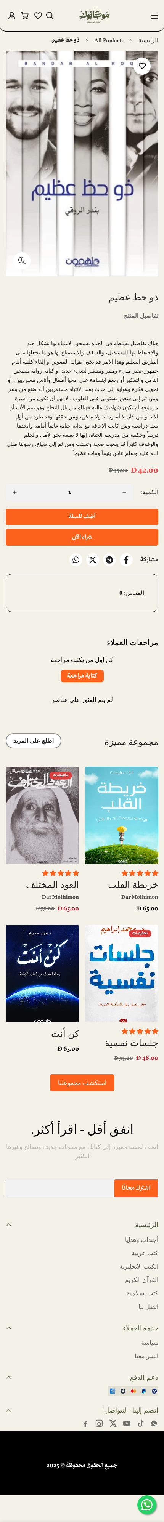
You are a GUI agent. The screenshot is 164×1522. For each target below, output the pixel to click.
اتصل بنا (148, 1306)
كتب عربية (145, 1253)
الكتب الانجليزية (138, 1266)
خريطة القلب (133, 885)
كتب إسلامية (142, 1293)
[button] (25, 15)
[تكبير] (22, 260)
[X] (92, 559)
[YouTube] (126, 1423)
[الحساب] (12, 16)
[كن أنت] (42, 973)
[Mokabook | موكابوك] (94, 15)
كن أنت (65, 1034)
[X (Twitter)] (113, 1423)
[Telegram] (109, 559)
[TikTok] (140, 1423)
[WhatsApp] (75, 559)
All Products (109, 40)
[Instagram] (99, 1423)
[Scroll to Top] (13, 1481)
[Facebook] (126, 559)
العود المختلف (52, 885)
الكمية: (149, 492)
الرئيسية (148, 40)
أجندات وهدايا (141, 1240)
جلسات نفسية (131, 1043)
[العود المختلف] (42, 815)
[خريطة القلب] (121, 815)
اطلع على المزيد (33, 740)
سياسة (149, 1342)
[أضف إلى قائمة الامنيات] (142, 66)
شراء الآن (82, 537)
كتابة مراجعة (82, 676)
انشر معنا (146, 1356)
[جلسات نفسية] (121, 973)
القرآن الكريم (141, 1280)
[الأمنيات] (38, 16)
